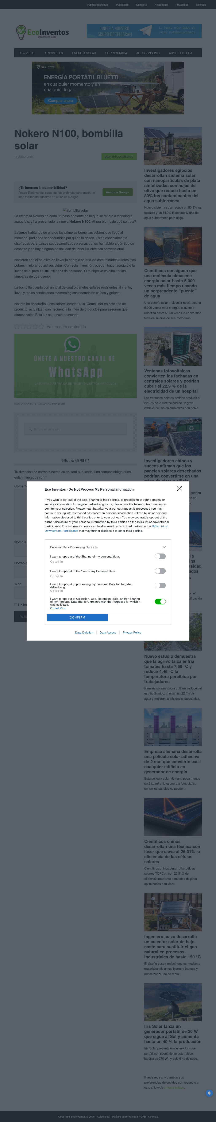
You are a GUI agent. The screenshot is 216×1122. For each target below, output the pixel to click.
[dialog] (108, 561)
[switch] (160, 556)
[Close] (181, 490)
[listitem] (108, 547)
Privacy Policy (132, 632)
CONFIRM (77, 617)
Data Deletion (84, 632)
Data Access (108, 632)
